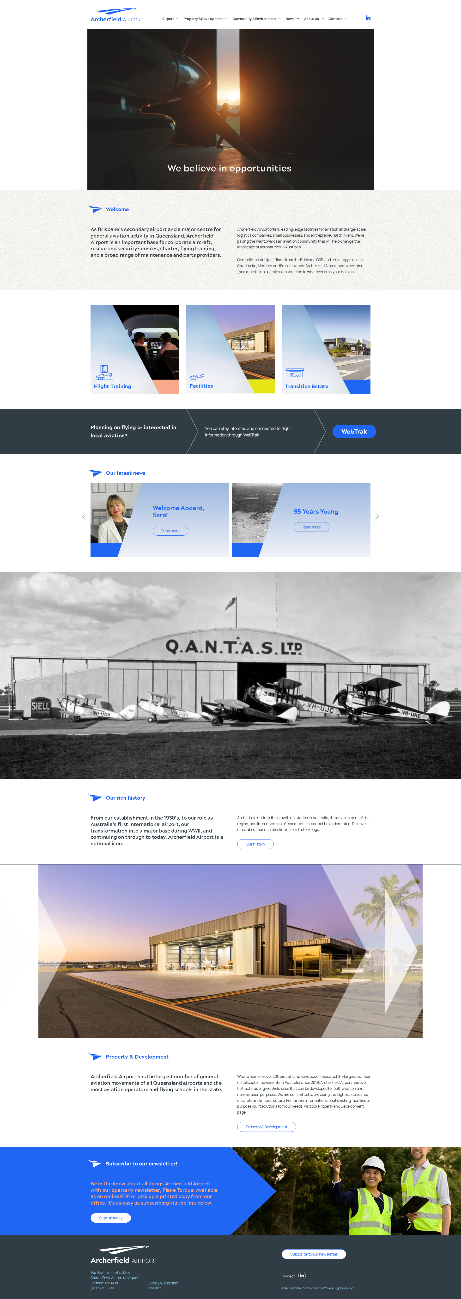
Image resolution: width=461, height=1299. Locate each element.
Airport (168, 18)
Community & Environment (254, 18)
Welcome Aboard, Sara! (178, 511)
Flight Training (112, 386)
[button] (85, 516)
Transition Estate (306, 386)
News (290, 18)
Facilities (201, 386)
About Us (311, 18)
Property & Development (203, 18)
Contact (335, 18)
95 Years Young (316, 511)
